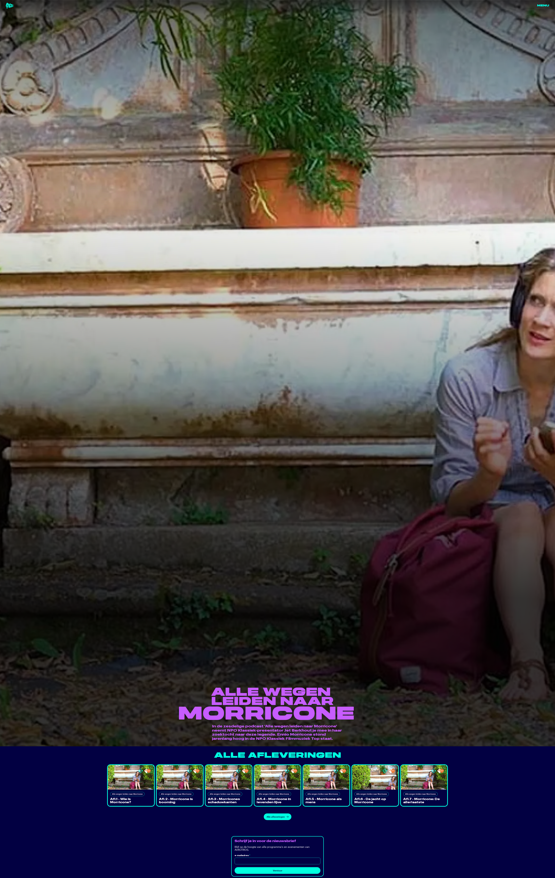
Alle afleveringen (276, 816)
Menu (543, 5)
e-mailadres (242, 855)
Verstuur (277, 870)
